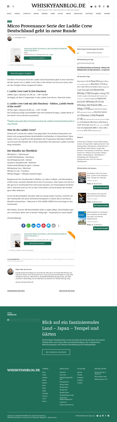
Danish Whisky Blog (100, 142)
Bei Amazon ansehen (56, 352)
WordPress (18, 417)
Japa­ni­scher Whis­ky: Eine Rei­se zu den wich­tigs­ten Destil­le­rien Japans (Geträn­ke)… (45, 49)
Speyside (90, 127)
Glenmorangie (91, 98)
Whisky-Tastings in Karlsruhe (100, 373)
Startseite (63, 372)
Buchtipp (105, 87)
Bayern (103, 81)
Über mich (63, 375)
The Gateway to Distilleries (93, 150)
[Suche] (13, 6)
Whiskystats (93, 157)
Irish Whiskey (90, 101)
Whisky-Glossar (64, 392)
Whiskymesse (96, 130)
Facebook (80, 380)
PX (95, 119)
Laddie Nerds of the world (63, 259)
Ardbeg (94, 81)
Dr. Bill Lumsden (83, 96)
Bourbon (97, 84)
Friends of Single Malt (84, 144)
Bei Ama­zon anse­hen (37, 58)
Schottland (86, 122)
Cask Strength (85, 90)
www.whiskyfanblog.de (25, 282)
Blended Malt (86, 84)
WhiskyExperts (88, 155)
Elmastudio (35, 417)
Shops (68, 13)
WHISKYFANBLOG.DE (58, 5)
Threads (79, 375)
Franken (103, 96)
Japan (93, 109)
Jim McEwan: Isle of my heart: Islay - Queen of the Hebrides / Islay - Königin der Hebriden (97, 175)
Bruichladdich (27, 259)
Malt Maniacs (92, 146)
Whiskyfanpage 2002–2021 (66, 378)
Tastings (89, 13)
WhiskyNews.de (82, 157)
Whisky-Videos (64, 384)
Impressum (63, 402)
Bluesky (79, 372)
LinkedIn (79, 383)
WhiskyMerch (99, 155)
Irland (96, 104)
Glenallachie (81, 98)
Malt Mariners (103, 146)
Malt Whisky (81, 148)
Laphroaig (83, 112)
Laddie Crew (45, 259)
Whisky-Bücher (64, 382)
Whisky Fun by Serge (93, 153)
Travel (98, 13)
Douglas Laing (100, 93)
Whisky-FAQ (63, 390)
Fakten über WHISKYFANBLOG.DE (66, 398)
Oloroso (88, 115)
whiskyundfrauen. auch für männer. (89, 159)
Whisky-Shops (64, 387)
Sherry (97, 122)
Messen (45, 13)
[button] (23, 226)
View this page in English (21, 73)
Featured (95, 96)
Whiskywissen (82, 161)
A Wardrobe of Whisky (85, 142)
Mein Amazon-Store (101, 376)
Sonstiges (78, 13)
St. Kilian (101, 128)
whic (87, 130)
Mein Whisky (91, 148)
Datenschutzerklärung (66, 405)
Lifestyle (27, 13)
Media (36, 13)
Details (51, 54)
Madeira (91, 112)
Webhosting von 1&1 (101, 379)
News (53, 13)
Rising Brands (102, 119)
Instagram (80, 377)
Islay (37, 259)
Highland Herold (99, 144)
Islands (104, 105)
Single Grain (100, 125)
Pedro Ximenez (88, 119)
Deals (9, 13)
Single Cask (90, 125)
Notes (60, 13)
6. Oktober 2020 (19, 37)
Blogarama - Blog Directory (48, 417)
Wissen (107, 13)
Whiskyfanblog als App (67, 395)
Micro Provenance (15, 261)
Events (17, 13)
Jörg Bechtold (25, 269)
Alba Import (82, 81)
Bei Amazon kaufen (101, 187)
